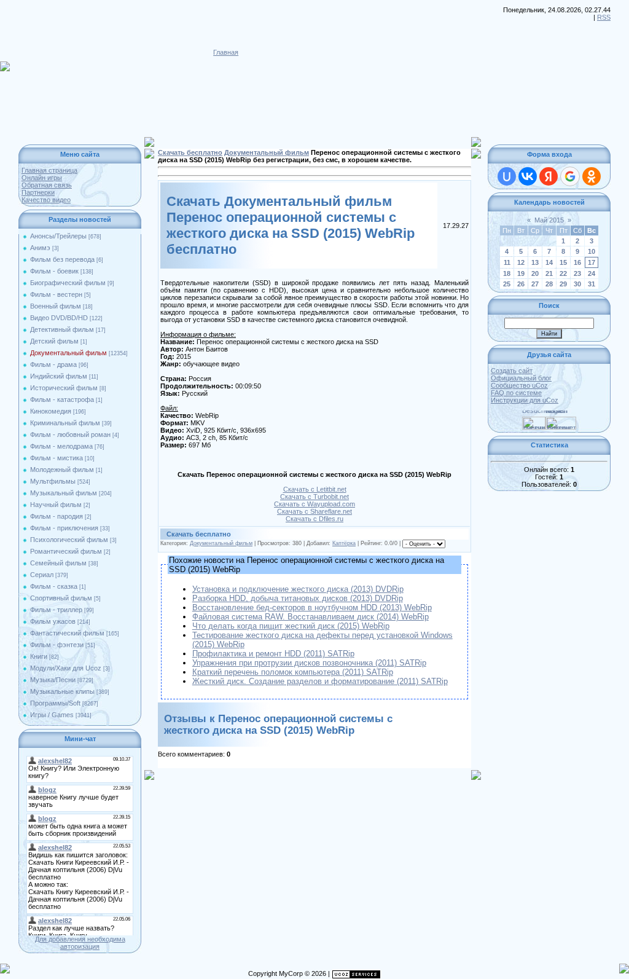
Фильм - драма (53, 364)
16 (577, 262)
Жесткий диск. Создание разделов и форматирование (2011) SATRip (320, 681)
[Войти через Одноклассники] (591, 176)
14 (549, 262)
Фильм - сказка (53, 586)
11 (507, 262)
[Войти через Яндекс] (548, 176)
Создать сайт (512, 370)
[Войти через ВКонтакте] (527, 176)
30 (577, 284)
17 (591, 262)
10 (591, 251)
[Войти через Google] (570, 176)
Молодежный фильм (62, 469)
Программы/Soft (55, 703)
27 (535, 284)
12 (521, 262)
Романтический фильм (66, 551)
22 (563, 273)
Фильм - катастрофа (62, 399)
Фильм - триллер (56, 609)
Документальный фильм (68, 352)
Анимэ (40, 247)
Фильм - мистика (56, 458)
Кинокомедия (50, 411)
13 (535, 262)
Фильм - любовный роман (70, 434)
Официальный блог (521, 378)
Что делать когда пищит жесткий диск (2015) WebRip (290, 626)
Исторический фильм (64, 387)
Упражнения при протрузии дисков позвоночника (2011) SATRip (309, 662)
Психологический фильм (69, 539)
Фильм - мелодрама (61, 446)
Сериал (41, 574)
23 (577, 273)
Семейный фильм (58, 563)
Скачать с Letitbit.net (314, 489)
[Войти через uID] (507, 176)
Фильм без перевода (62, 259)
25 (506, 284)
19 (521, 273)
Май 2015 (549, 220)
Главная (225, 52)
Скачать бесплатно (190, 152)
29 (563, 284)
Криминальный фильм (65, 423)
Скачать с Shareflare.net (314, 511)
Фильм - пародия (56, 516)
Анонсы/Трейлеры (58, 236)
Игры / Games (52, 714)
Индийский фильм (58, 376)
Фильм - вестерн (56, 294)
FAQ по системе (516, 392)
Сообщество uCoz (519, 385)
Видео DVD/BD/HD (59, 317)
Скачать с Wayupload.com (314, 504)
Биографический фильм (68, 282)
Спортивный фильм (61, 598)
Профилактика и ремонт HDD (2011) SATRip (273, 653)
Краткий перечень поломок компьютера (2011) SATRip (292, 672)
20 (535, 273)
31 (591, 284)
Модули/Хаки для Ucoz (65, 668)
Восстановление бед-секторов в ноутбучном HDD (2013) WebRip (312, 607)
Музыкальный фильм (63, 493)
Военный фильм (55, 306)
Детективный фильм (62, 329)
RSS (604, 17)
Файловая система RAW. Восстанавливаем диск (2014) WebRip (310, 616)
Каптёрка (344, 543)
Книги (38, 656)
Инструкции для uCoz (524, 400)
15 (563, 262)
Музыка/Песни (53, 679)
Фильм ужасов (53, 621)
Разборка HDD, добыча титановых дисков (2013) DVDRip (297, 598)
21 (549, 273)
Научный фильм (56, 504)
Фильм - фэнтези (57, 644)
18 (506, 273)
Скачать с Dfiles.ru (314, 518)
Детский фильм (54, 341)
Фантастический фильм (67, 633)
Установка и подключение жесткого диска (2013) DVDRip (298, 589)
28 (549, 284)
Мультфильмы (53, 481)
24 (591, 273)
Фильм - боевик (54, 271)
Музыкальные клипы (62, 691)
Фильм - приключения (64, 528)
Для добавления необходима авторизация (80, 942)
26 (521, 284)
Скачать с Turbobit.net (314, 496)
